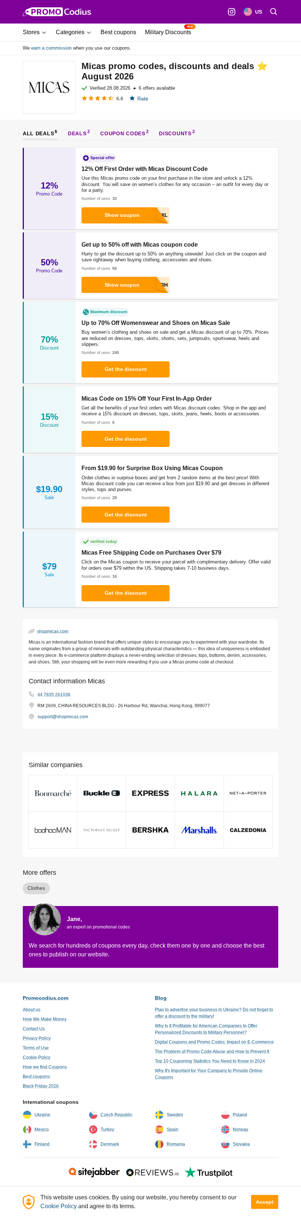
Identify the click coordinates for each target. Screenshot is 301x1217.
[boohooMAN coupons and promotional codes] (53, 830)
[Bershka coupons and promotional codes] (150, 830)
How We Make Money (44, 1019)
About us (31, 1009)
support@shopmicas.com (62, 716)
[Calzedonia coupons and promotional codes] (248, 830)
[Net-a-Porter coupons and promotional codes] (248, 793)
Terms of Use (36, 1047)
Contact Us (34, 1028)
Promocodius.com (45, 998)
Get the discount (126, 369)
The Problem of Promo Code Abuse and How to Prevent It (212, 1051)
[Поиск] (274, 12)
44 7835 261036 (53, 694)
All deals (38, 133)
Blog (161, 998)
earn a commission (51, 48)
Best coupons (36, 1076)
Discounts (175, 133)
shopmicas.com (52, 631)
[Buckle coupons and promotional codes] (101, 793)
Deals (77, 133)
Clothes (36, 888)
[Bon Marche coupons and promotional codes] (53, 793)
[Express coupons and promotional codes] (150, 793)
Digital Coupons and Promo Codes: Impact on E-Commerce (214, 1042)
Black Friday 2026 (41, 1086)
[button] (37, 32)
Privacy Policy (37, 1038)
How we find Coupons (45, 1067)
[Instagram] (232, 12)
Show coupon (122, 215)
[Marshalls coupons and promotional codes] (199, 830)
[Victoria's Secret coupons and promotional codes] (101, 830)
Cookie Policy (36, 1057)
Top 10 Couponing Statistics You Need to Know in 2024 (210, 1061)
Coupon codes (122, 133)
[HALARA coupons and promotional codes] (199, 793)
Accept (264, 1202)
